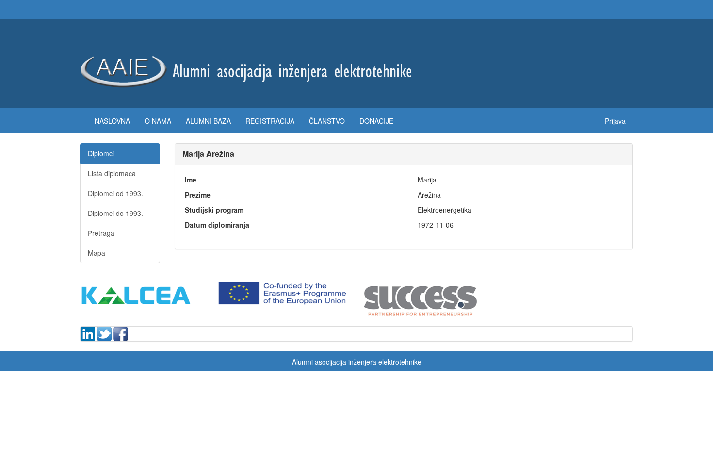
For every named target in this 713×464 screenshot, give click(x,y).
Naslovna (112, 121)
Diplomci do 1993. (115, 213)
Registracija (269, 121)
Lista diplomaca (112, 173)
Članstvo (327, 121)
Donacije (376, 121)
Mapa (96, 253)
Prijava (615, 121)
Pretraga (101, 233)
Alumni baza (208, 121)
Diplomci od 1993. (115, 193)
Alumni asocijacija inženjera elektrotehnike (356, 361)
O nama (158, 121)
